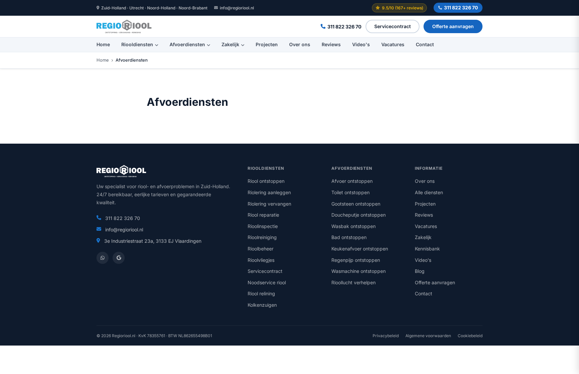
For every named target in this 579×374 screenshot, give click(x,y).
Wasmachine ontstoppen (358, 271)
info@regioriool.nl (237, 7)
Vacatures (392, 44)
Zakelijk (230, 44)
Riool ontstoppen (266, 181)
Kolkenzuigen (262, 305)
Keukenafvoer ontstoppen (359, 248)
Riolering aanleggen (269, 192)
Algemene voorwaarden (428, 335)
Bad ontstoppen (349, 237)
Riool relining (261, 293)
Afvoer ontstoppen (352, 181)
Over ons (299, 44)
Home (103, 44)
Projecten (267, 44)
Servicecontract (392, 26)
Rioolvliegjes (261, 260)
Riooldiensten (137, 44)
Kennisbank (427, 248)
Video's (361, 44)
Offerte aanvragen (453, 26)
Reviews (331, 44)
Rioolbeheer (260, 248)
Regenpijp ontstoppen (355, 260)
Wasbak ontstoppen (353, 226)
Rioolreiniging (262, 237)
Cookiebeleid (470, 335)
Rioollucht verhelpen (353, 282)
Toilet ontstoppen (350, 192)
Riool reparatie (263, 215)
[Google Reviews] (119, 258)
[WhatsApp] (102, 258)
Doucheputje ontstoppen (358, 215)
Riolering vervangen (269, 204)
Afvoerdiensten (187, 44)
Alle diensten (429, 192)
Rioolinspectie (263, 226)
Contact (425, 44)
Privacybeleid (386, 335)
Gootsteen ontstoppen (355, 204)
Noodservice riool (267, 282)
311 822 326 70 (461, 7)
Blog (420, 271)
